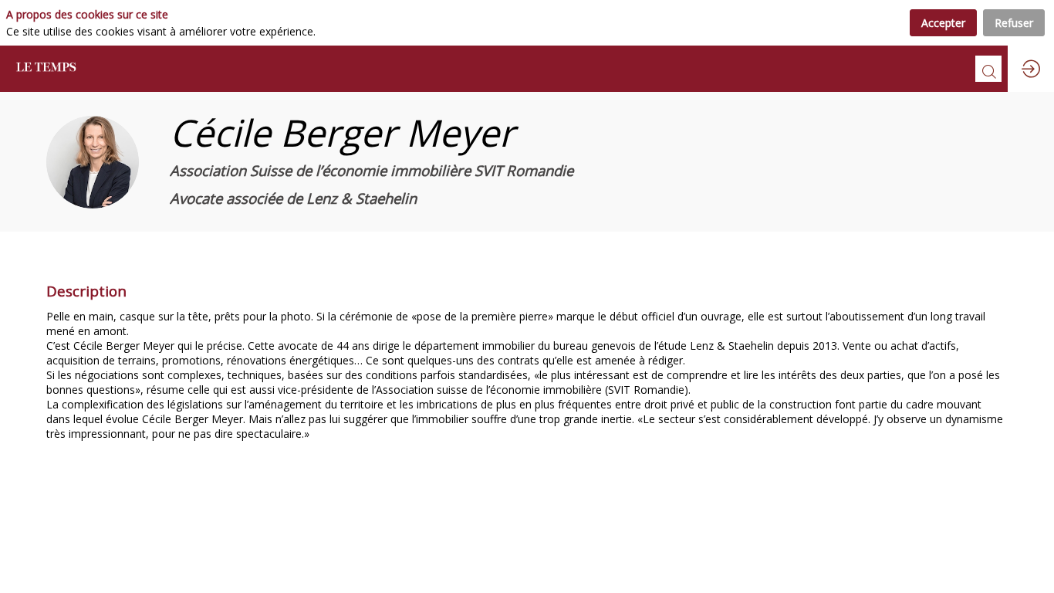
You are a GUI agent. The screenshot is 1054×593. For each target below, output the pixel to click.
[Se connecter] (1031, 69)
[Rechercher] (988, 69)
